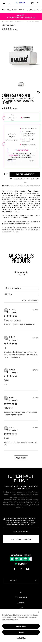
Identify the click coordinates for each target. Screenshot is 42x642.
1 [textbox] (4, 174)
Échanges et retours (21, 597)
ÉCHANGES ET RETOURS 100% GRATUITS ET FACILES (21, 16)
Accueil (5, 21)
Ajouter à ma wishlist (38, 92)
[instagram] (21, 569)
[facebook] (14, 569)
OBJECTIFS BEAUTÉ (16, 21)
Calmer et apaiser (31, 21)
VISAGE (22, 10)
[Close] (38, 612)
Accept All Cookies (21, 626)
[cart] (38, 3)
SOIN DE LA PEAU (32, 10)
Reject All (21, 632)
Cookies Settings (21, 638)
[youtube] (27, 569)
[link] (9, 29)
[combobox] (5, 174)
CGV (21, 608)
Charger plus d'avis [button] (21, 458)
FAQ (21, 592)
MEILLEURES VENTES (9, 10)
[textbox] (21, 580)
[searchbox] (21, 288)
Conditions (21, 602)
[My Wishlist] (32, 4)
